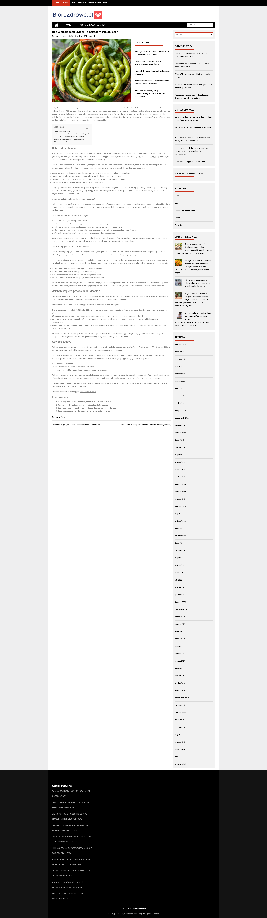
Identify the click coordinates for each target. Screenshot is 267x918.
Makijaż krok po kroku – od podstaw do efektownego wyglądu (71, 805)
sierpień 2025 (180, 433)
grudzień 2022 (180, 536)
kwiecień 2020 (180, 742)
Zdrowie (178, 225)
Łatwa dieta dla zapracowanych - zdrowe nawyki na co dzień (99, 3)
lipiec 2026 (179, 352)
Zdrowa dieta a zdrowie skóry (197, 280)
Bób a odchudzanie (62, 131)
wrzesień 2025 (180, 425)
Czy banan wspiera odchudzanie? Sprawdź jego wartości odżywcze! (88, 408)
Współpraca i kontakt (93, 24)
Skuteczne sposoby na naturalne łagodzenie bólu (68, 896)
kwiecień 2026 (180, 374)
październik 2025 (182, 418)
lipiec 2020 (179, 720)
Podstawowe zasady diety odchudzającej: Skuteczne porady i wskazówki (150, 93)
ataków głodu (64, 328)
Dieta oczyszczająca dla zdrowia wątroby (191, 162)
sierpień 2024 (180, 492)
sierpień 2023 (180, 506)
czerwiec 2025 (180, 447)
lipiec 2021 (179, 631)
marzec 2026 (180, 381)
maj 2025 (178, 455)
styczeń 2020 (180, 764)
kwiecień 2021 (180, 654)
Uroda (177, 218)
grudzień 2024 (180, 477)
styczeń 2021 (180, 676)
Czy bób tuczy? (61, 142)
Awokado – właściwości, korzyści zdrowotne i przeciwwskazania (68, 884)
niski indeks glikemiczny (142, 114)
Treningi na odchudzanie (185, 210)
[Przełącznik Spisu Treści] (86, 127)
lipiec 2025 (179, 440)
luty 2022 (178, 580)
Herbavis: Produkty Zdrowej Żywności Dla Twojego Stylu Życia (72, 850)
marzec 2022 (180, 573)
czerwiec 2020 (180, 727)
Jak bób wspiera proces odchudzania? (70, 139)
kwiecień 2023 (180, 521)
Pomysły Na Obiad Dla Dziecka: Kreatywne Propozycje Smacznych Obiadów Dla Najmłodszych (192, 151)
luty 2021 (178, 668)
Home (68, 24)
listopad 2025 (180, 411)
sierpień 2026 (180, 344)
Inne (176, 203)
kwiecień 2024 (180, 499)
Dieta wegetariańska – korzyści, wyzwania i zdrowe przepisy (84, 402)
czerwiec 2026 (180, 359)
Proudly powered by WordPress (120, 914)
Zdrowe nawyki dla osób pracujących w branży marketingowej (71, 873)
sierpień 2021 (180, 624)
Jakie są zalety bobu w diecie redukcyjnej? (74, 134)
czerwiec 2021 (180, 639)
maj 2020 (178, 735)
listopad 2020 (180, 690)
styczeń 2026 (180, 396)
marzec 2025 (180, 469)
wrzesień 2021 (180, 617)
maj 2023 (178, 514)
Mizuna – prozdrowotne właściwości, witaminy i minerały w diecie (70, 827)
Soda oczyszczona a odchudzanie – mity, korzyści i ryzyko (84, 411)
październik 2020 (182, 698)
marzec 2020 (180, 749)
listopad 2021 (180, 602)
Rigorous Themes (152, 914)
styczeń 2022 (180, 587)
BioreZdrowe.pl (86, 36)
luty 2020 (178, 757)
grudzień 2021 (180, 595)
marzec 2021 (180, 661)
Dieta (63, 417)
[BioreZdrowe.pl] (56, 25)
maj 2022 (178, 558)
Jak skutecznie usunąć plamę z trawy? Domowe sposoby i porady (144, 425)
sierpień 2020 (180, 712)
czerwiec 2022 (180, 550)
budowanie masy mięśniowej (109, 176)
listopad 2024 (180, 484)
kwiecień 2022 (180, 565)
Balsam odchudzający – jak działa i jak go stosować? (71, 793)
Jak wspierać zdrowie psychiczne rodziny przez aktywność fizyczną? (71, 839)
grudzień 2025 (180, 403)
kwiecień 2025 (180, 462)
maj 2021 (178, 646)
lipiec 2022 (179, 543)
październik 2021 (182, 609)
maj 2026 (178, 366)
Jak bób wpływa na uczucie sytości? (72, 136)
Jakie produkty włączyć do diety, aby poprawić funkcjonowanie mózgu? (198, 316)
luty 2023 (178, 528)
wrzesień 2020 (180, 705)
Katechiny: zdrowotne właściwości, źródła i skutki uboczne (84, 405)
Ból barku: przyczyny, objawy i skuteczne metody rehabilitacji (76, 425)
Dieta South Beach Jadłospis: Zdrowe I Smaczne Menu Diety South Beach (70, 816)
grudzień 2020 (180, 683)
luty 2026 (178, 388)
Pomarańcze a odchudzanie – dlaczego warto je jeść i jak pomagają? (71, 861)
